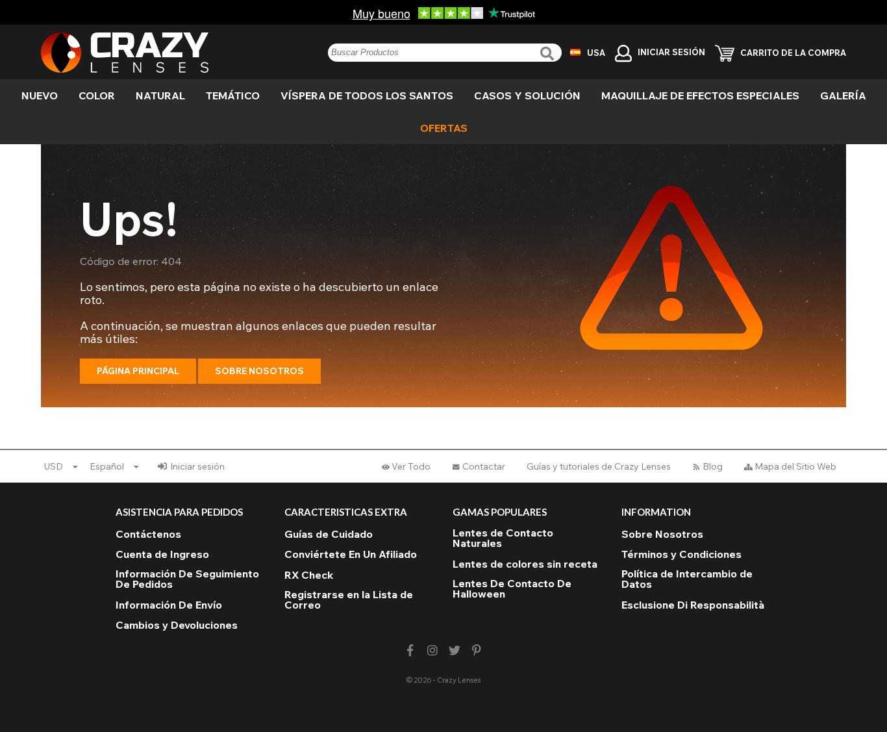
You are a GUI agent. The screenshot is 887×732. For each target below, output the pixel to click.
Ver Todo (411, 466)
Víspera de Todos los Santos (367, 95)
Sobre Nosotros (259, 371)
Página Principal (138, 371)
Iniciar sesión (197, 466)
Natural (160, 95)
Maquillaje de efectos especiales (700, 95)
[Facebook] (410, 650)
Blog (713, 466)
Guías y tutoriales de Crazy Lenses (599, 466)
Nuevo (39, 95)
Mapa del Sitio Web (795, 466)
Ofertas (444, 127)
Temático (233, 95)
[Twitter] (455, 650)
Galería (843, 95)
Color (97, 95)
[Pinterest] (477, 650)
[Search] (549, 53)
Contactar (483, 466)
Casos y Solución (527, 95)
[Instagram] (432, 650)
